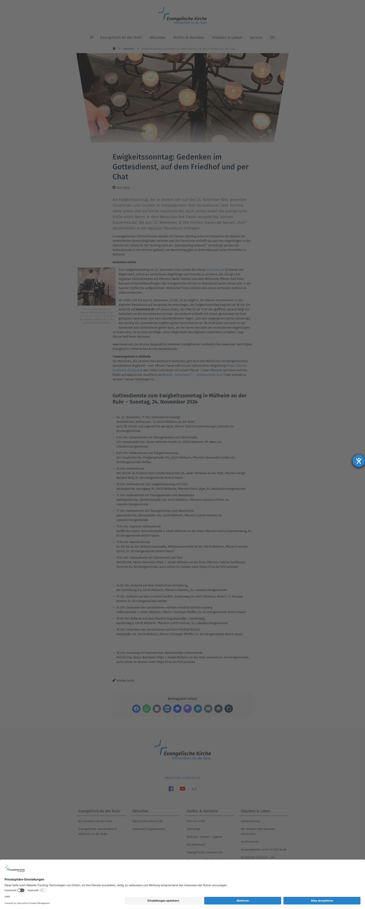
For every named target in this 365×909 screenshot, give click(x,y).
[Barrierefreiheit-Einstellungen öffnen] (358, 461)
